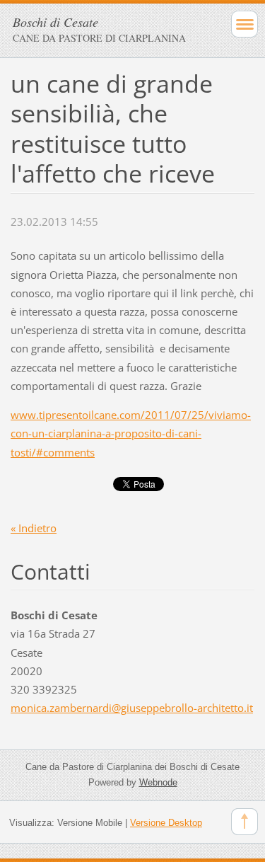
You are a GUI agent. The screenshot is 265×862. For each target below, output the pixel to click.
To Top (244, 821)
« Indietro (34, 528)
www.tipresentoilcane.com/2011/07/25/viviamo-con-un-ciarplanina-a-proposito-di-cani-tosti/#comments (131, 433)
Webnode (158, 782)
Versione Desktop (166, 822)
